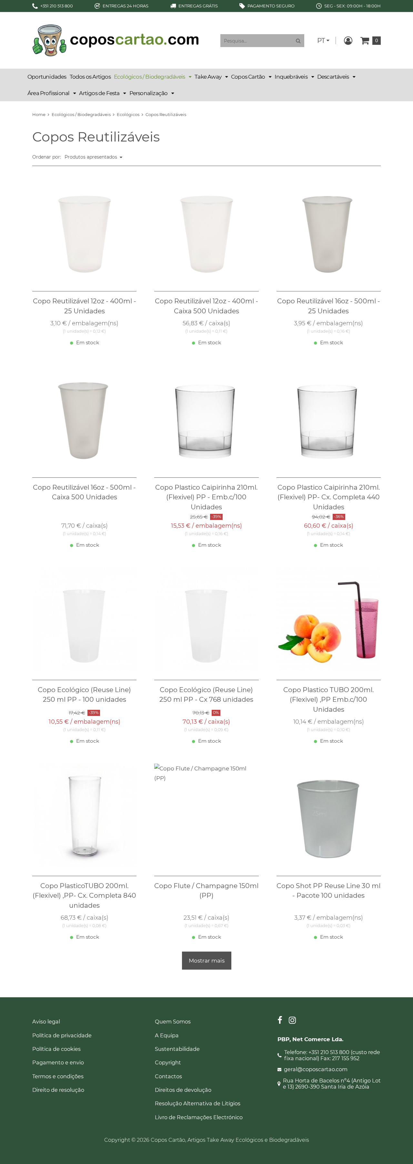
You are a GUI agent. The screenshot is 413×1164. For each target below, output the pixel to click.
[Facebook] (279, 1021)
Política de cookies (56, 1049)
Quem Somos (173, 1021)
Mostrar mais (207, 960)
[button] (152, 76)
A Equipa (167, 1035)
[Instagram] (292, 1021)
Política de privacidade (62, 1035)
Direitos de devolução (183, 1090)
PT (321, 40)
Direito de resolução (58, 1090)
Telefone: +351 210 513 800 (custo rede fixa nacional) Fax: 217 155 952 (332, 1055)
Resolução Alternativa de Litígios (197, 1103)
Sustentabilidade (177, 1049)
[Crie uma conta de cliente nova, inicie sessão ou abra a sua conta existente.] (348, 40)
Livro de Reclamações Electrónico (199, 1117)
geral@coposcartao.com (316, 1069)
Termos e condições (58, 1076)
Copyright (168, 1062)
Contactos (168, 1076)
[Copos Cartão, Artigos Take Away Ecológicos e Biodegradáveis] (115, 40)
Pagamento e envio (58, 1062)
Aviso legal (46, 1021)
